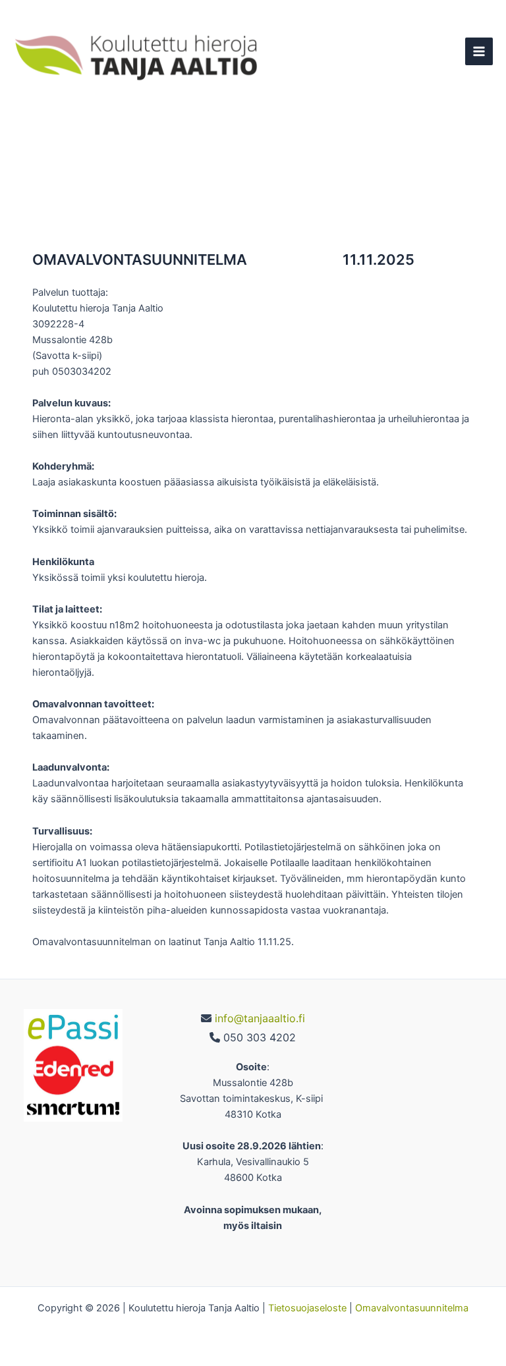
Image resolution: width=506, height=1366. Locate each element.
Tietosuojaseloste (308, 1308)
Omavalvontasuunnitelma (411, 1308)
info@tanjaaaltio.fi (260, 1018)
